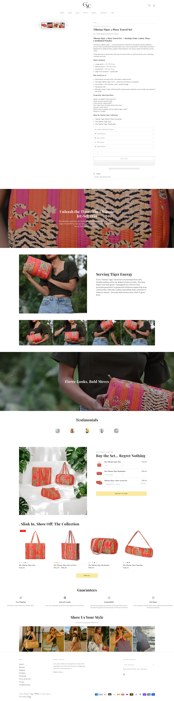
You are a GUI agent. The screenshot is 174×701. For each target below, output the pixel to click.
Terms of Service (25, 679)
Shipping (103, 33)
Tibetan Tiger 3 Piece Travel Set (115, 480)
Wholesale (22, 676)
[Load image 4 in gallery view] (62, 25)
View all (87, 575)
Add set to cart (121, 493)
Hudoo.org (81, 666)
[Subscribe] (154, 665)
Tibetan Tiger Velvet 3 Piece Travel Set (108, 119)
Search (21, 664)
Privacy (21, 682)
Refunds (22, 667)
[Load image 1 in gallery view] (44, 25)
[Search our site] (149, 5)
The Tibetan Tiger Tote (103, 121)
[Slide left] (39, 25)
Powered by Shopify (25, 697)
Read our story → (58, 672)
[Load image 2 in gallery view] (50, 25)
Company (22, 673)
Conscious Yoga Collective (101, 26)
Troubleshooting (24, 685)
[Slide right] (67, 25)
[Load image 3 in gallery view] (56, 25)
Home (94, 22)
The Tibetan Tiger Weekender (105, 124)
